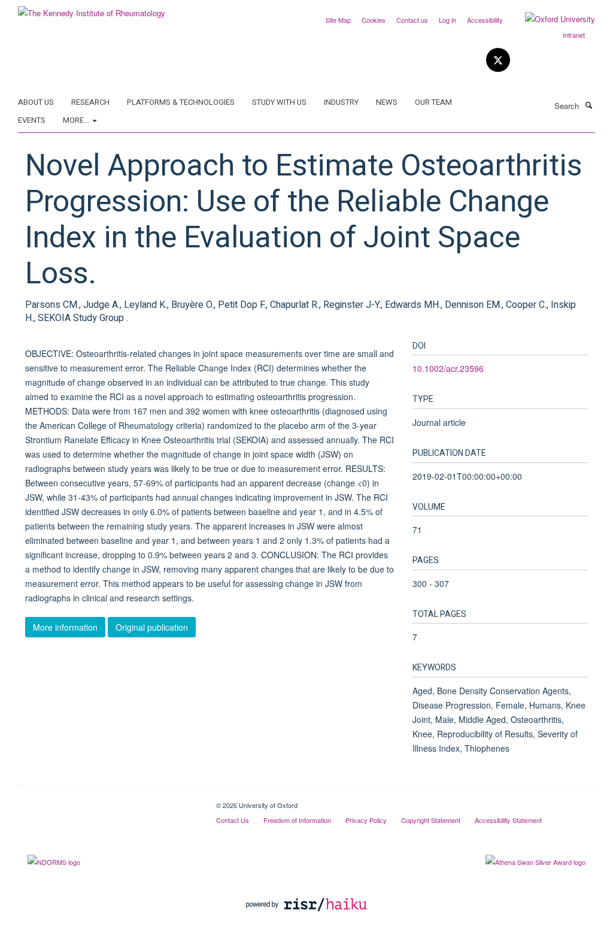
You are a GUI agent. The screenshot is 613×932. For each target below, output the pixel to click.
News (386, 102)
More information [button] (65, 627)
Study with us (279, 102)
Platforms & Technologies (181, 102)
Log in (447, 20)
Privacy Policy (366, 820)
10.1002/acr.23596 (448, 368)
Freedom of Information (297, 820)
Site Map (338, 20)
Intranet (574, 35)
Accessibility (485, 20)
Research (90, 102)
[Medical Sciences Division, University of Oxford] (108, 801)
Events (31, 120)
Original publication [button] (152, 627)
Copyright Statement (430, 820)
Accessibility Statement (508, 820)
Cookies (374, 20)
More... (77, 120)
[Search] (588, 104)
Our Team (433, 102)
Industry (341, 102)
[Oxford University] (551, 19)
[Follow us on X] (498, 60)
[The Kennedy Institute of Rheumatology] (91, 8)
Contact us (412, 20)
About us (36, 102)
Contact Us (232, 820)
